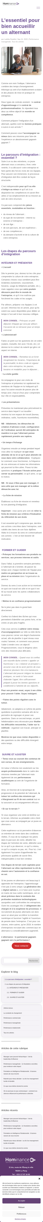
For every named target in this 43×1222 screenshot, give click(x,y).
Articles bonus (8, 1008)
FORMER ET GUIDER (17, 992)
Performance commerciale (12, 1018)
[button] (39, 1178)
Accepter (21, 1201)
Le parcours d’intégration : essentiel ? (19, 979)
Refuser (21, 1207)
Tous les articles (18, 42)
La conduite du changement (13, 1013)
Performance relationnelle (12, 1028)
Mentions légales (20, 1219)
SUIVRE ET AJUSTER (17, 997)
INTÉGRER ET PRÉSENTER (19, 988)
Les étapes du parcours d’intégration (18, 984)
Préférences (21, 1214)
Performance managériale (12, 1023)
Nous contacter (21, 946)
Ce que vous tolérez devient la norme (16, 1086)
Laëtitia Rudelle (10, 39)
